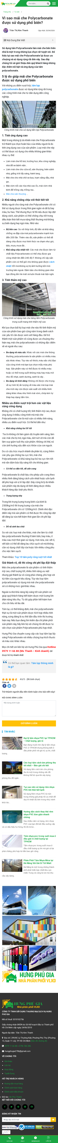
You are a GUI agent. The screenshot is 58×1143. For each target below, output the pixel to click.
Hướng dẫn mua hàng (13, 1084)
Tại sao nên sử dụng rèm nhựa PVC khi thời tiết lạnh (39, 788)
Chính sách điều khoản (13, 1092)
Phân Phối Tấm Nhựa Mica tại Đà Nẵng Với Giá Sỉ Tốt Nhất (38, 861)
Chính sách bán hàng (13, 1088)
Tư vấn (16, 12)
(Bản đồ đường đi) (39, 1041)
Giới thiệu (8, 1061)
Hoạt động (8, 1069)
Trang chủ (7, 12)
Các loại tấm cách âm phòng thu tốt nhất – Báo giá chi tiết (40, 764)
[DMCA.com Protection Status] (44, 1127)
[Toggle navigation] (54, 3)
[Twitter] (9, 686)
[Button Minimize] (52, 40)
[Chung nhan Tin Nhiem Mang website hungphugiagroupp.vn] (10, 1127)
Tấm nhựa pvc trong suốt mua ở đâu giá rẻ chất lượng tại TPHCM (40, 839)
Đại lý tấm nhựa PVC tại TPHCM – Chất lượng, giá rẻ (39, 739)
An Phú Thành (15, 1097)
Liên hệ (7, 1065)
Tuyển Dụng (9, 1073)
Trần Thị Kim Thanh (18, 30)
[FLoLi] (6, 1132)
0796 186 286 (25, 1046)
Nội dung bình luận (12, 698)
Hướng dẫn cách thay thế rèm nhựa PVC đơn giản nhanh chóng (38, 814)
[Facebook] (4, 686)
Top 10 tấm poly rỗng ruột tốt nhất (33, 557)
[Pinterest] (14, 686)
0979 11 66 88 (11, 1046)
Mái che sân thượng (16, 194)
